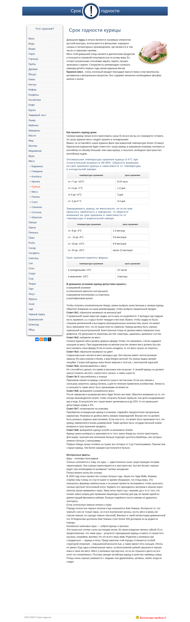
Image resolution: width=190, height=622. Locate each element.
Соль (31, 268)
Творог (32, 283)
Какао (31, 79)
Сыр (30, 278)
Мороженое (35, 150)
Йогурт (32, 74)
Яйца (31, 329)
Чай (30, 309)
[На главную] (91, 10)
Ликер (31, 120)
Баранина (37, 166)
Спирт (32, 273)
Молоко (32, 145)
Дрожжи (33, 69)
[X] (49, 339)
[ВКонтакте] (37, 339)
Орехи (32, 227)
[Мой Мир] (45, 339)
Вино (31, 38)
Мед (30, 140)
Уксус (31, 294)
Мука (31, 156)
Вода (31, 43)
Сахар (32, 248)
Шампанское (35, 319)
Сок (30, 263)
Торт (31, 288)
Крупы (32, 110)
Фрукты (32, 299)
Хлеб (31, 304)
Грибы (32, 64)
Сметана (33, 258)
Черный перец (36, 314)
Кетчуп (32, 84)
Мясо (31, 161)
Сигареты (33, 253)
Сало (35, 202)
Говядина (37, 171)
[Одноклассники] (41, 339)
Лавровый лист (37, 115)
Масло (32, 135)
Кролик (36, 181)
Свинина (37, 207)
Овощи (32, 222)
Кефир (32, 89)
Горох (31, 54)
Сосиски (36, 212)
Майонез (33, 125)
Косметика (34, 99)
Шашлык (37, 217)
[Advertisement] (44, 387)
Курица (36, 186)
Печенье (33, 232)
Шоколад (33, 324)
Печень (36, 196)
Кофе (31, 105)
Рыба (31, 242)
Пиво (31, 237)
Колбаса (36, 176)
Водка (31, 48)
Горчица (33, 59)
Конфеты (33, 94)
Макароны (34, 130)
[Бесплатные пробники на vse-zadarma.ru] (151, 618)
